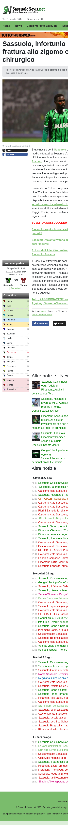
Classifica (9, 295)
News (43, 311)
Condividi (42, 323)
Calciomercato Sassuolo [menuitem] (42, 25)
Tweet (60, 323)
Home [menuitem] (6, 25)
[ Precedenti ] (15, 288)
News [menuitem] (18, 25)
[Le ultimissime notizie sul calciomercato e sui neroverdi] (23, 10)
